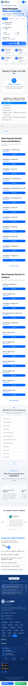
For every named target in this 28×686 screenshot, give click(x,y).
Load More (14, 463)
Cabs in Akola (6, 457)
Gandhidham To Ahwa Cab (10, 207)
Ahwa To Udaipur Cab (8, 332)
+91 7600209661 (8, 618)
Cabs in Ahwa (6, 450)
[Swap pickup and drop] (24, 26)
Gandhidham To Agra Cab (10, 169)
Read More (5, 131)
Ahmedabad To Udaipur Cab (10, 303)
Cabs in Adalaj (6, 425)
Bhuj (22, 624)
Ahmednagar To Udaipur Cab (11, 323)
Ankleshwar (17, 622)
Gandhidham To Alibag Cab (10, 246)
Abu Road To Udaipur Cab (10, 284)
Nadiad (9, 633)
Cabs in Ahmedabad (8, 436)
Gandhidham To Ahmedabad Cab (12, 178)
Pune (9, 635)
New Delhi (21, 633)
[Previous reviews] (2, 522)
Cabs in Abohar (6, 418)
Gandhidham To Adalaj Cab (10, 159)
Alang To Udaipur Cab (8, 361)
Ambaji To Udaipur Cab (9, 390)
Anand (11, 622)
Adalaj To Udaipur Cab (9, 294)
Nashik (15, 633)
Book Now (14, 154)
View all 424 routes (14, 266)
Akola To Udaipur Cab (8, 351)
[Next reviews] (25, 522)
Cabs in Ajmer (6, 453)
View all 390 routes (14, 400)
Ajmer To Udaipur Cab (8, 342)
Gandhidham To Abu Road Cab (11, 150)
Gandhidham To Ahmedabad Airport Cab (14, 188)
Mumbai (4, 633)
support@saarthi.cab (8, 615)
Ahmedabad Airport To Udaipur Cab (12, 313)
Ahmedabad (4, 622)
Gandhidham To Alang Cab (10, 236)
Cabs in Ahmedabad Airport (9, 439)
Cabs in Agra (6, 429)
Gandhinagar (13, 627)
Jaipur (3, 630)
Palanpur (4, 635)
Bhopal (16, 624)
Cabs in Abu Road (7, 422)
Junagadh (16, 630)
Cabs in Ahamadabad (8, 432)
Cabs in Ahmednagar (8, 443)
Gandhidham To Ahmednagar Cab (12, 198)
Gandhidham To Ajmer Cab (10, 217)
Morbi (22, 630)
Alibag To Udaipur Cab (9, 371)
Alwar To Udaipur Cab (8, 380)
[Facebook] (2, 671)
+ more (14, 635)
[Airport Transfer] (23, 18)
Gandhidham (5, 627)
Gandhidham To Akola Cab (10, 227)
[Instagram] (5, 671)
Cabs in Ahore (6, 446)
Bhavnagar (10, 624)
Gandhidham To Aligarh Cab (10, 255)
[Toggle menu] (26, 2)
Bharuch (4, 624)
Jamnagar (9, 630)
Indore (19, 627)
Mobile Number (6, 37)
